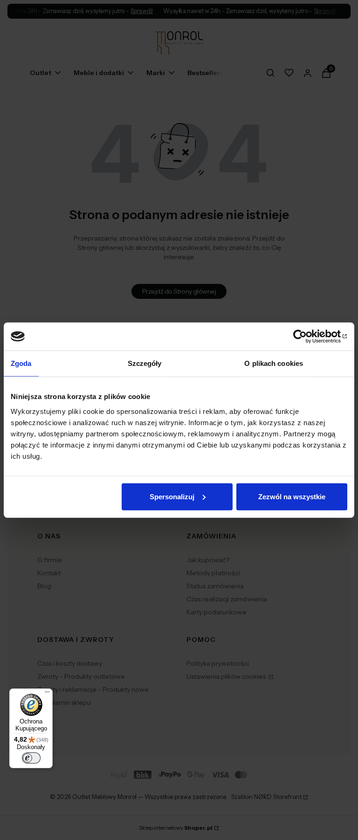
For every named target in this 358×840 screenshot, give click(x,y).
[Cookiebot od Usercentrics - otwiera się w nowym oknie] (306, 337)
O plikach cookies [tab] (273, 363)
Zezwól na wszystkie (291, 496)
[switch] (31, 758)
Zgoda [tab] (21, 363)
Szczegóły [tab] (145, 363)
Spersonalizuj (172, 496)
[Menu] (47, 694)
